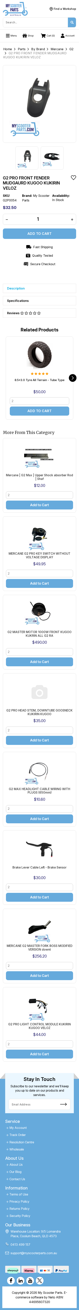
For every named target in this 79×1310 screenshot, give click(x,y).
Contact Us (17, 1179)
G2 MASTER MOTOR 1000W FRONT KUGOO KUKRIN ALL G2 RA (39, 634)
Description (16, 288)
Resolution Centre (21, 1142)
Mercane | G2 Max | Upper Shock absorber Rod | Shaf (39, 477)
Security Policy (19, 1216)
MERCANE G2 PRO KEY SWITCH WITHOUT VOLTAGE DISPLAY (39, 555)
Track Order (17, 1135)
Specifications (18, 301)
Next (73, 378)
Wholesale (16, 1149)
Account (70, 35)
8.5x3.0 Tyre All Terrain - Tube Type (39, 380)
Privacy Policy (19, 1201)
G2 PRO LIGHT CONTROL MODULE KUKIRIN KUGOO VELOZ (39, 1026)
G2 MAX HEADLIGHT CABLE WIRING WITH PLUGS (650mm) (39, 791)
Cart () (51, 35)
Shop (31, 35)
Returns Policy (19, 1209)
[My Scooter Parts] (15, 8)
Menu (14, 35)
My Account (18, 1128)
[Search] (72, 22)
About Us (16, 1165)
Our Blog (15, 1172)
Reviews (13, 313)
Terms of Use (18, 1194)
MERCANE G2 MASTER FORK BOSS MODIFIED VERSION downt (39, 947)
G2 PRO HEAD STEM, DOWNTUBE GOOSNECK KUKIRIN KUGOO (39, 712)
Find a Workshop (65, 8)
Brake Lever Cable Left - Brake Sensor (39, 867)
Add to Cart (39, 234)
